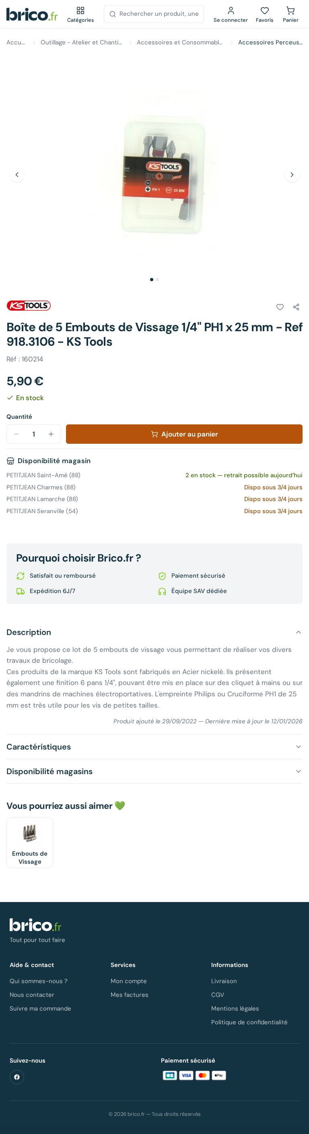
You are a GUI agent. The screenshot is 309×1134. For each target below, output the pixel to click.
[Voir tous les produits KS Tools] (29, 305)
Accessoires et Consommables (181, 42)
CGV (217, 995)
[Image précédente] (17, 174)
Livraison (224, 981)
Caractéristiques (38, 746)
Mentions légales (235, 1009)
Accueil (17, 42)
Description (28, 632)
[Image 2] (157, 279)
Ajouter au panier (189, 434)
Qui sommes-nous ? (39, 981)
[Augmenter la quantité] (51, 434)
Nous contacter (32, 995)
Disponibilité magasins (49, 771)
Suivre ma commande (40, 1009)
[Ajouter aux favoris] (280, 307)
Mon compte (129, 981)
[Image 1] (151, 279)
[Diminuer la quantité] (16, 434)
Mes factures (129, 995)
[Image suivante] (292, 174)
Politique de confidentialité (249, 1022)
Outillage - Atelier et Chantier (82, 42)
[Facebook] (17, 1077)
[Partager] (296, 307)
